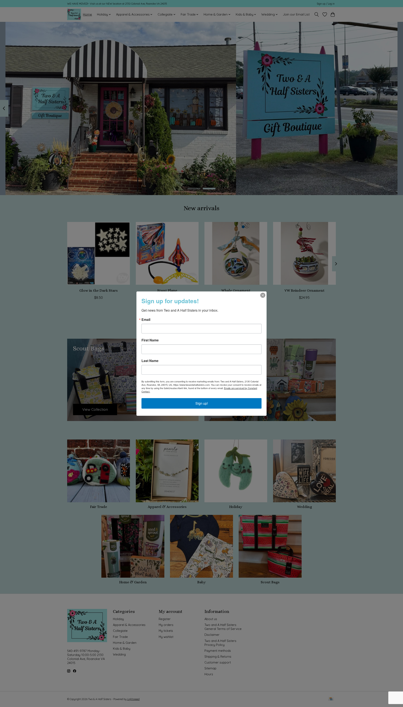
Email (145, 319)
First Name (150, 340)
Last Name (149, 360)
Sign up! (201, 403)
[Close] (262, 295)
